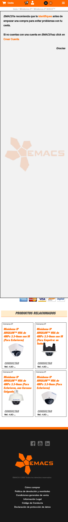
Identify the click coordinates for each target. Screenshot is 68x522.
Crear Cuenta (11, 39)
